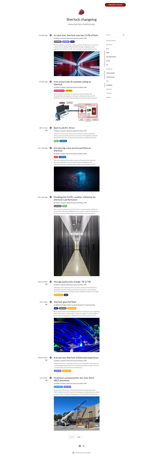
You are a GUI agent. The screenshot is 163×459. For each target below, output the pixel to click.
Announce (109, 44)
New (107, 81)
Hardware (109, 69)
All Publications (111, 40)
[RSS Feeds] (83, 446)
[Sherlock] (81, 12)
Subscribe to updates (115, 5)
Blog (107, 48)
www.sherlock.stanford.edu (81, 24)
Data (107, 52)
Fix (107, 65)
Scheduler (109, 85)
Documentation (111, 57)
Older (79, 437)
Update (108, 97)
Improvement (110, 73)
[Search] (123, 35)
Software (109, 89)
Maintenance (110, 77)
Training (108, 93)
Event (108, 61)
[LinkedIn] (81, 446)
